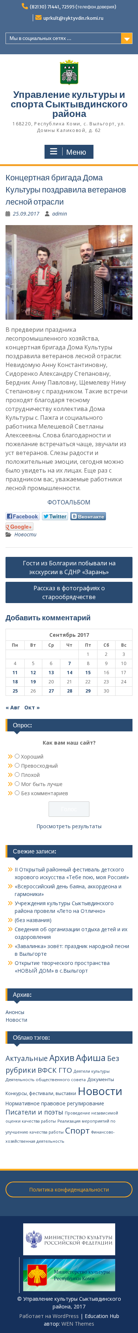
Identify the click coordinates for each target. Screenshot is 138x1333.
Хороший (32, 756)
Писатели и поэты (34, 1112)
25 (15, 691)
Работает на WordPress (49, 1315)
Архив (61, 1058)
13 (51, 672)
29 (88, 691)
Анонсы (15, 1012)
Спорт (77, 1130)
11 (15, 672)
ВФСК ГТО (55, 1070)
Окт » (32, 707)
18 (15, 682)
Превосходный (39, 765)
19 (33, 682)
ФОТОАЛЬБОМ (69, 502)
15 (88, 672)
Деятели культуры (92, 1071)
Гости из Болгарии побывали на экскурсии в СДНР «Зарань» (69, 567)
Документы (100, 1079)
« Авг (13, 707)
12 (33, 672)
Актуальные (27, 1058)
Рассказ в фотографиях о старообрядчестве (69, 592)
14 (69, 672)
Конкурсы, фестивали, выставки (41, 1093)
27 (51, 691)
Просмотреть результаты (69, 826)
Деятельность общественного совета (46, 1079)
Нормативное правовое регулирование (55, 1103)
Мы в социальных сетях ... (40, 38)
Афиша (91, 1057)
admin (59, 213)
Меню (76, 152)
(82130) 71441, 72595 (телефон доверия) (73, 7)
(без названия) (33, 920)
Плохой (30, 774)
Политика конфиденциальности (69, 1189)
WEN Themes (77, 1323)
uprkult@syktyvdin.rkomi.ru (73, 18)
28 (69, 691)
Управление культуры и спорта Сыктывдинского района (69, 104)
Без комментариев (44, 793)
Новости (25, 534)
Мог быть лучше (42, 784)
